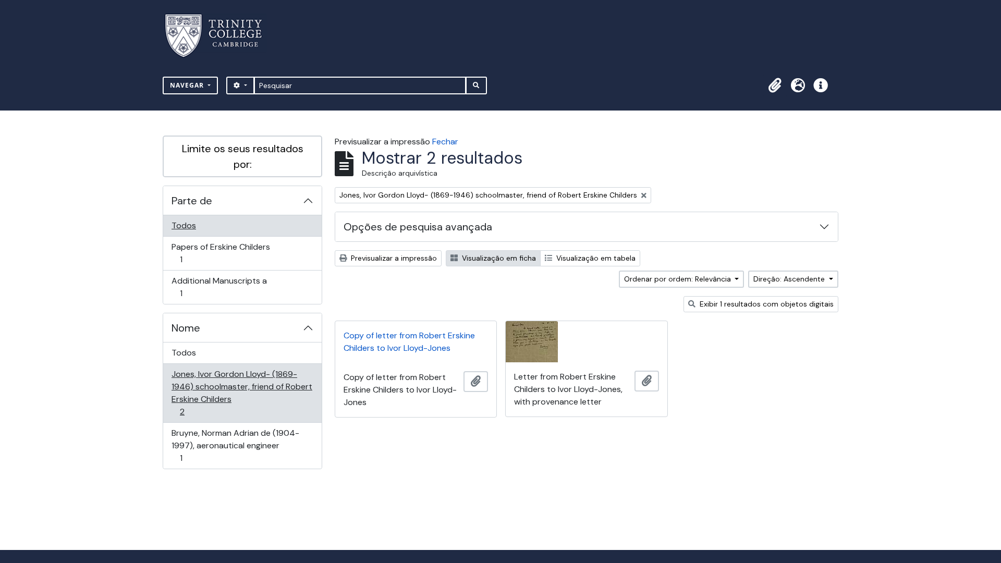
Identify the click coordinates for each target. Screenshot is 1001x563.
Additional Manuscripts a (219, 287)
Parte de (192, 200)
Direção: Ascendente (790, 279)
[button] (774, 85)
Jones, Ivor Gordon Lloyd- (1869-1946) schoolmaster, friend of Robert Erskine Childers (241, 392)
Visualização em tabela (595, 258)
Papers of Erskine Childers (220, 253)
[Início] (220, 35)
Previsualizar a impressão (393, 258)
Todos (184, 225)
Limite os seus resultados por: (242, 156)
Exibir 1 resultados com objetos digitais (766, 304)
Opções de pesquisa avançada (418, 227)
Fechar (445, 141)
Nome (186, 328)
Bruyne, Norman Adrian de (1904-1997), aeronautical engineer (235, 445)
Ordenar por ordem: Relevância (678, 279)
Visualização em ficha (498, 258)
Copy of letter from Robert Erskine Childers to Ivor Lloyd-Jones (409, 341)
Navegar (188, 85)
